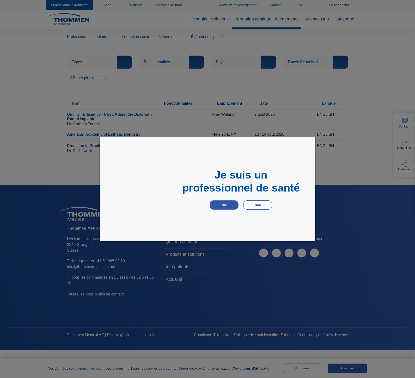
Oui (224, 205)
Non (258, 205)
